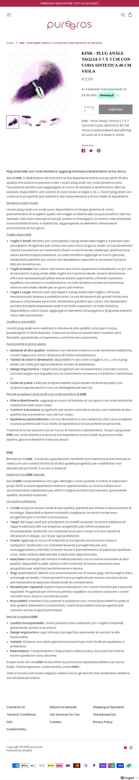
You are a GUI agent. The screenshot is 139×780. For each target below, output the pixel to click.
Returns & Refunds (63, 707)
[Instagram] (129, 748)
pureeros (36, 747)
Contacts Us (16, 707)
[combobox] (89, 109)
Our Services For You (65, 714)
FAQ (9, 722)
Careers (56, 722)
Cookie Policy (16, 729)
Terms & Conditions (21, 714)
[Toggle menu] (9, 14)
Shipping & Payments (108, 707)
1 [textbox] (84, 111)
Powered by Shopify (19, 750)
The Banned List (104, 714)
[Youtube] (124, 748)
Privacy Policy (103, 722)
